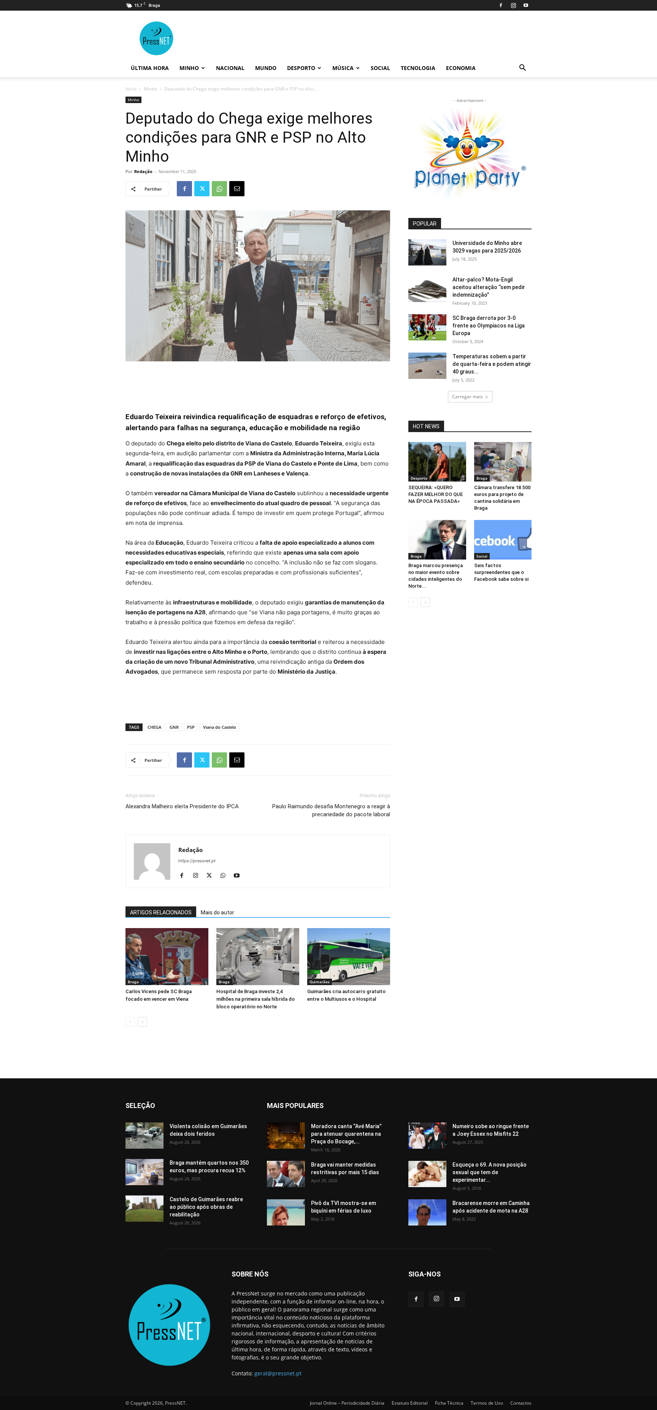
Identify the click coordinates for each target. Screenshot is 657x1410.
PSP (191, 727)
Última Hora (150, 68)
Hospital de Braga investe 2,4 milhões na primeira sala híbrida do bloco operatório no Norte (255, 999)
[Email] (236, 188)
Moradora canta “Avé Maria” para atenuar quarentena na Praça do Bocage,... (346, 1134)
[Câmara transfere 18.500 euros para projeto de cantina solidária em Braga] (503, 462)
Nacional (230, 68)
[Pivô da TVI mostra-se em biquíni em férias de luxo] (286, 1212)
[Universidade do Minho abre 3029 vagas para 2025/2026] (427, 252)
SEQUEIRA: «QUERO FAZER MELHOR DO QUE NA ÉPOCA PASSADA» (435, 494)
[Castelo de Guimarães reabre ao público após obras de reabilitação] (144, 1208)
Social (380, 68)
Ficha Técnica (449, 1403)
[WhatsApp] (219, 188)
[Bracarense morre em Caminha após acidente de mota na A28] (427, 1212)
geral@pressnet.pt (278, 1373)
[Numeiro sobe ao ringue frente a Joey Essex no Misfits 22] (427, 1135)
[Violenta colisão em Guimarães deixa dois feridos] (144, 1135)
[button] (522, 68)
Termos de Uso (487, 1403)
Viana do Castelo (219, 727)
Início (130, 89)
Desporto (301, 68)
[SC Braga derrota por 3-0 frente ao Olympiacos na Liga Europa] (427, 327)
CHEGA (154, 727)
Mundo (265, 68)
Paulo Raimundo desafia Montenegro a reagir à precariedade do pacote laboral (331, 810)
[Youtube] (526, 5)
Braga (133, 981)
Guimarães (319, 981)
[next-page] (142, 1022)
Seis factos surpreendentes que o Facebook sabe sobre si (501, 572)
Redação (143, 171)
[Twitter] (201, 188)
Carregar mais (467, 396)
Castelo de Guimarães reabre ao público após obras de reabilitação (206, 1207)
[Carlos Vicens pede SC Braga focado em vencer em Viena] (166, 956)
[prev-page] (130, 1022)
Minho (189, 68)
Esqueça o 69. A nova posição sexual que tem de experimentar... (489, 1172)
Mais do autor (217, 912)
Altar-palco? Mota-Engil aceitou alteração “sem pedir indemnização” (488, 287)
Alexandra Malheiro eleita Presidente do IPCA (182, 806)
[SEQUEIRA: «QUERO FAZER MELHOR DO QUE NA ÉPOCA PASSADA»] (437, 462)
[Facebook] (500, 5)
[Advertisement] (258, 382)
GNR (174, 727)
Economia (461, 68)
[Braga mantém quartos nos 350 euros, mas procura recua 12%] (144, 1172)
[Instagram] (513, 5)
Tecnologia (418, 68)
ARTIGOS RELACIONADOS (161, 912)
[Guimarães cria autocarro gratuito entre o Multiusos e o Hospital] (348, 956)
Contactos (521, 1403)
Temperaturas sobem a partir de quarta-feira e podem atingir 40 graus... (491, 364)
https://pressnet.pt (197, 860)
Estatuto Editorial (410, 1403)
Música (343, 68)
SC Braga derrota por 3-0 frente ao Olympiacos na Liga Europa (488, 325)
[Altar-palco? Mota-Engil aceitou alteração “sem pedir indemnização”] (427, 289)
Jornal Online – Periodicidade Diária (347, 1403)
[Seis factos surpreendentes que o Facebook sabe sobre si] (503, 540)
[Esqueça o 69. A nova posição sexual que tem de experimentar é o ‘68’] (427, 1174)
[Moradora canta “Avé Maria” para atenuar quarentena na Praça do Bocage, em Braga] (286, 1135)
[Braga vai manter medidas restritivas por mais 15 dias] (286, 1174)
